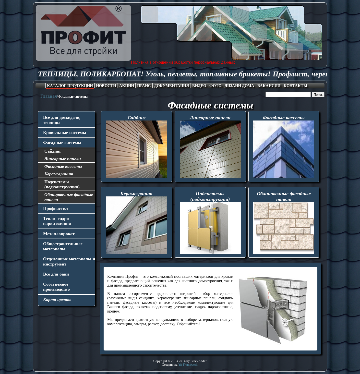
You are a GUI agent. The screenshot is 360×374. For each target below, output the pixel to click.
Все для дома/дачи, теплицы (62, 120)
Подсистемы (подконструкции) (62, 184)
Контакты (295, 86)
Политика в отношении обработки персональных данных (183, 62)
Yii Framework (188, 364)
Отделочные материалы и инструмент (69, 261)
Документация (171, 86)
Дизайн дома (239, 86)
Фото (215, 86)
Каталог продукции (70, 86)
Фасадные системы (62, 142)
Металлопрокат (59, 233)
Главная (48, 96)
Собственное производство (56, 287)
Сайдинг (52, 151)
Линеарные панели (62, 158)
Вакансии (268, 86)
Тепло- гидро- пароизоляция (57, 221)
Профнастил (55, 208)
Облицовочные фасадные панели (68, 197)
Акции (126, 86)
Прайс (144, 86)
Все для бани (56, 274)
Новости (106, 86)
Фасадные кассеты (63, 166)
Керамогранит (58, 173)
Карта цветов (57, 299)
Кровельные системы (64, 132)
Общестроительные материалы (63, 246)
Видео (199, 86)
